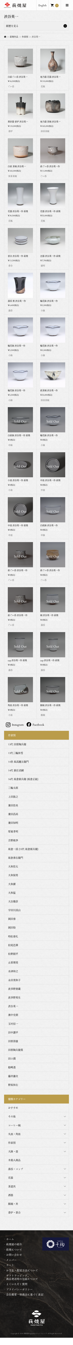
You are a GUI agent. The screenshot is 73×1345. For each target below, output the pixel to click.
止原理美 (13, 962)
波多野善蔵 (14, 989)
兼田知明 (13, 823)
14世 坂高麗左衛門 (18, 761)
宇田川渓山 (14, 910)
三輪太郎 (13, 788)
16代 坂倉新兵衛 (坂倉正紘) (23, 779)
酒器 (10, 1195)
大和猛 (12, 893)
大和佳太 (13, 866)
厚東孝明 (13, 831)
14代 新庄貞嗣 (16, 770)
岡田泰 (12, 919)
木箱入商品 (14, 1160)
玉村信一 (13, 1024)
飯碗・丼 (13, 1204)
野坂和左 (13, 1085)
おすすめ (13, 1108)
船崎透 (12, 1067)
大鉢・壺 (13, 1151)
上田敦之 (13, 796)
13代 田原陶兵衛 (17, 744)
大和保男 (13, 875)
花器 (10, 1178)
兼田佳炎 (13, 805)
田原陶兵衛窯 (15, 1050)
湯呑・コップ (15, 1169)
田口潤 (12, 1058)
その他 (12, 1116)
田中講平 (13, 1032)
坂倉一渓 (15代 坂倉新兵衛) (23, 849)
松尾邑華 (13, 945)
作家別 (12, 1143)
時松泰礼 (13, 936)
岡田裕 (12, 927)
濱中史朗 (13, 1015)
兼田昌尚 (13, 814)
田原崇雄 (13, 1041)
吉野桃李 (13, 840)
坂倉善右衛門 (15, 858)
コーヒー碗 (14, 1125)
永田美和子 (14, 980)
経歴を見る (12, 26)
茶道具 (12, 1186)
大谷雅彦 (13, 901)
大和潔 (12, 884)
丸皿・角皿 (14, 1134)
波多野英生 (14, 997)
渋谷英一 (13, 1006)
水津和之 (13, 971)
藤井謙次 (13, 1076)
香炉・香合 (14, 1212)
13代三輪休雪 (15, 753)
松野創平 (13, 954)
